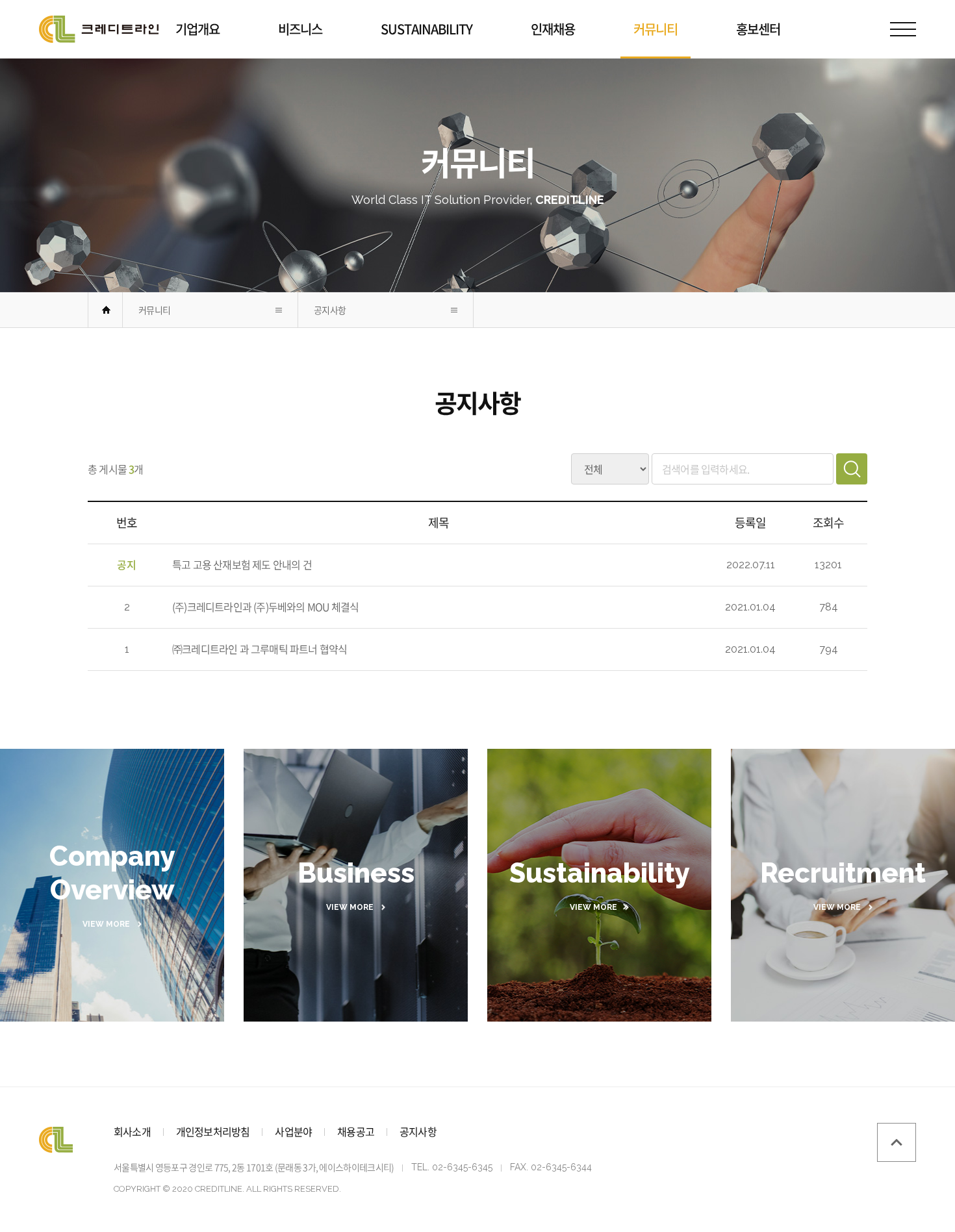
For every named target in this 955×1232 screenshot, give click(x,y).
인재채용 (553, 28)
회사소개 (132, 1131)
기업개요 (197, 28)
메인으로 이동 (105, 309)
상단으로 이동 (896, 1142)
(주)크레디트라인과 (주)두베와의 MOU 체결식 (265, 606)
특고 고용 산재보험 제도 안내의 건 (242, 564)
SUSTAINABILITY (426, 28)
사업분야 (293, 1131)
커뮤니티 (655, 28)
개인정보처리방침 (213, 1131)
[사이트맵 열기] (903, 29)
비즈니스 (300, 28)
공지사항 (330, 309)
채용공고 (355, 1131)
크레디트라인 (99, 29)
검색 (851, 468)
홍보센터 (758, 28)
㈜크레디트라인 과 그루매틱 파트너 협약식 (259, 649)
